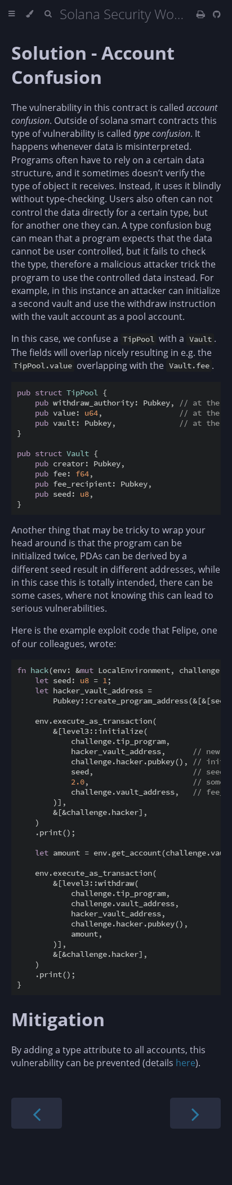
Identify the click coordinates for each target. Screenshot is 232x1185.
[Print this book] (202, 14)
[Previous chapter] (36, 1113)
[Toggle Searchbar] (48, 14)
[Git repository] (217, 14)
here (185, 1063)
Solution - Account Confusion (93, 65)
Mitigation (58, 1019)
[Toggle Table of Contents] (11, 14)
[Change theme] (29, 14)
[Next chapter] (195, 1113)
